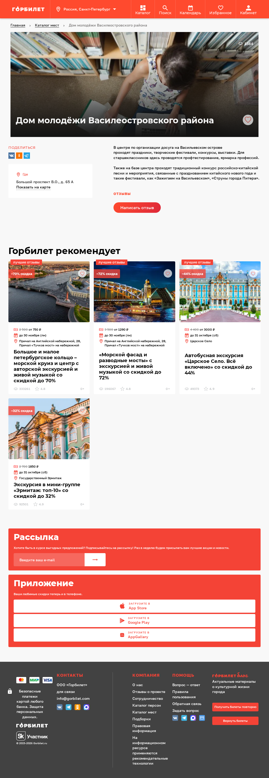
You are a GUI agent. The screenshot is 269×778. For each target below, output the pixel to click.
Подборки (141, 719)
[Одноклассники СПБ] (77, 707)
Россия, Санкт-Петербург (87, 9)
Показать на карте (33, 187)
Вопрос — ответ (186, 684)
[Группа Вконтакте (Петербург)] (60, 707)
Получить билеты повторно (235, 707)
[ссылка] (29, 9)
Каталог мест (144, 712)
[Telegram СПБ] (68, 707)
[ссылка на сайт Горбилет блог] (235, 675)
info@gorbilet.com (73, 698)
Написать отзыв (137, 207)
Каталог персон (146, 705)
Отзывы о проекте (148, 691)
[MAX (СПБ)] (86, 707)
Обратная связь (186, 703)
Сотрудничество (147, 698)
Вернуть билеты (235, 721)
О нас (137, 684)
